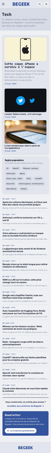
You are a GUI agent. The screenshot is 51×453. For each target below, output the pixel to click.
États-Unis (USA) (14, 179)
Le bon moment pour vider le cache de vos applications (22, 147)
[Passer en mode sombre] (46, 4)
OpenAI (16, 168)
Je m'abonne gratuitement (22, 430)
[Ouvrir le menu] (3, 4)
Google (24, 189)
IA (7, 168)
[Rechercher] (39, 4)
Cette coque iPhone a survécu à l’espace (21, 65)
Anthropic (10, 173)
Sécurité (10, 184)
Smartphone (11, 189)
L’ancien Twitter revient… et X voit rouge (23, 114)
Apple (22, 173)
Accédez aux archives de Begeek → (25, 406)
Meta (29, 179)
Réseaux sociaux (30, 168)
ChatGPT (38, 179)
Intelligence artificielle (31, 184)
